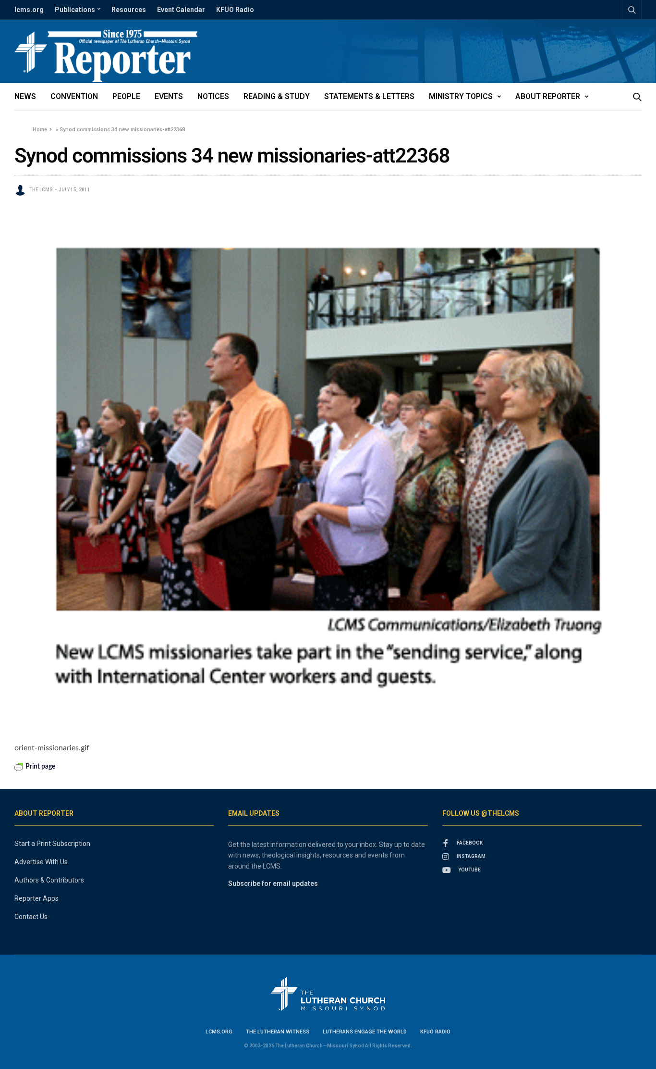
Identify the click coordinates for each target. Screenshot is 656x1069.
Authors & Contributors (49, 880)
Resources (128, 9)
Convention (74, 96)
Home (40, 129)
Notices (213, 96)
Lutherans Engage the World (365, 1032)
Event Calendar (181, 9)
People (126, 96)
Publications (75, 9)
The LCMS (41, 189)
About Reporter (547, 96)
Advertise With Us (41, 862)
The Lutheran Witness (277, 1032)
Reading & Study (276, 96)
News (25, 96)
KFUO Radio (235, 9)
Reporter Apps (36, 898)
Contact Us (31, 916)
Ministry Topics (461, 96)
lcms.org (29, 9)
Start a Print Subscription (52, 843)
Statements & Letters (369, 96)
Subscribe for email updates (273, 883)
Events (169, 96)
